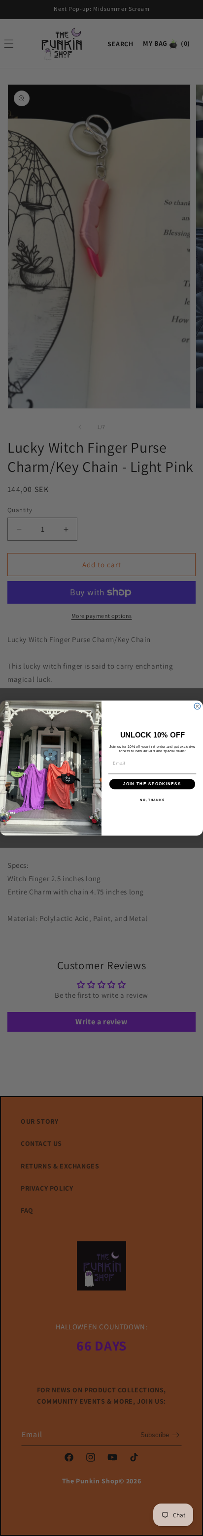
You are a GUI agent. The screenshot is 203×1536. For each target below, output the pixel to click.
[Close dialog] (197, 706)
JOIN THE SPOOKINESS (152, 784)
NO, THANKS (152, 799)
